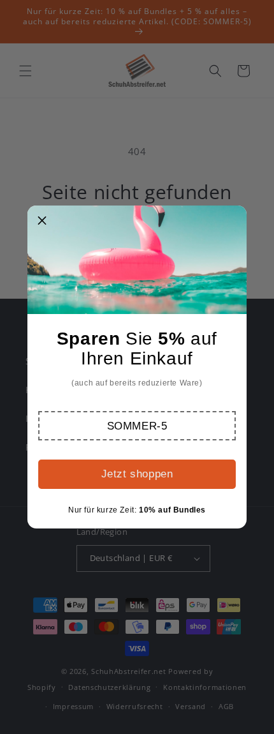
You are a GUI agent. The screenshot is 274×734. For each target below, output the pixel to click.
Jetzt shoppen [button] (137, 474)
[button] (137, 425)
